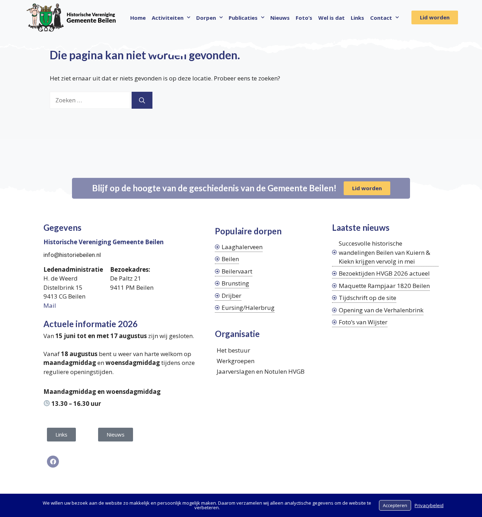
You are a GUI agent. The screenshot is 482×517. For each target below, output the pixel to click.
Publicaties (243, 17)
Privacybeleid (429, 505)
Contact (381, 17)
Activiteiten (167, 17)
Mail (49, 305)
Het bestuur (233, 350)
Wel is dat (331, 17)
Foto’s (304, 17)
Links (357, 17)
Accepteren (395, 505)
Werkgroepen (235, 361)
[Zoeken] (142, 100)
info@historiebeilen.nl (72, 254)
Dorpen (206, 17)
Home (138, 17)
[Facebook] (53, 462)
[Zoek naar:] (91, 100)
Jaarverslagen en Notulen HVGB (261, 371)
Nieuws (280, 17)
